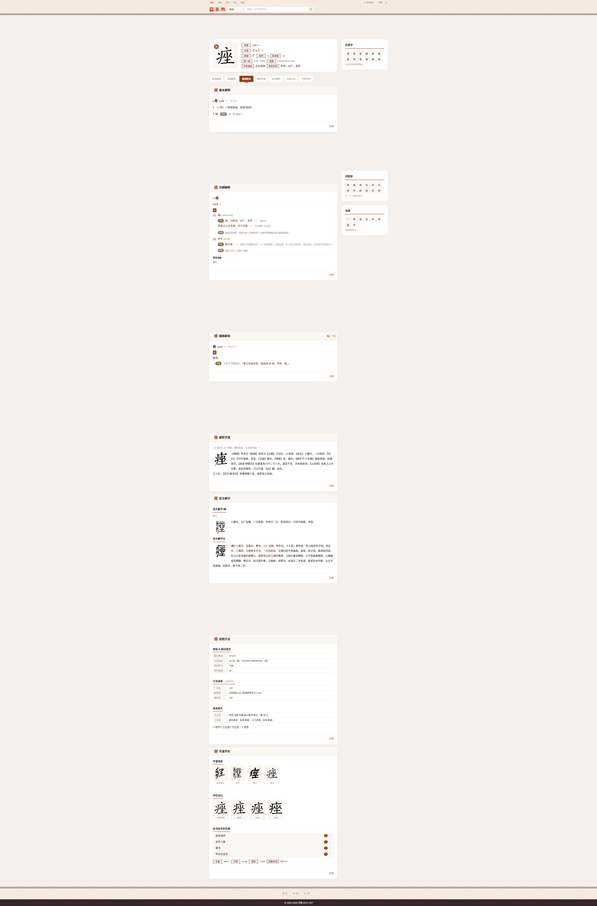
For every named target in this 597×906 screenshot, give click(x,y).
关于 (285, 893)
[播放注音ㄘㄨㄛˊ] (263, 50)
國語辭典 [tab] (246, 78)
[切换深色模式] (386, 2)
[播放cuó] (259, 45)
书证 (334, 336)
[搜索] (310, 9)
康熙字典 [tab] (261, 78)
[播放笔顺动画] (216, 46)
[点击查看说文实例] (237, 773)
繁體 (380, 2)
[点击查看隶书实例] (254, 773)
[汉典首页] (217, 9)
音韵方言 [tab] (291, 78)
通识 (243, 2)
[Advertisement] (298, 25)
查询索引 (370, 2)
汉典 (212, 2)
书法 (235, 2)
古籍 (219, 2)
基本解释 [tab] (216, 78)
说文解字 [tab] (276, 78)
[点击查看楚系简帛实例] (220, 773)
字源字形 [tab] (306, 78)
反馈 (331, 126)
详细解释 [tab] (231, 78)
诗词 (227, 2)
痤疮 (215, 261)
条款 (296, 893)
